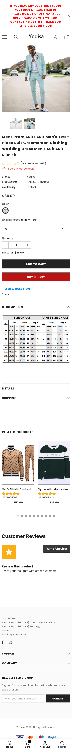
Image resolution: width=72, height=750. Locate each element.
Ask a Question (17, 289)
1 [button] (18, 516)
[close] (69, 16)
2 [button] (22, 516)
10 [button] (54, 516)
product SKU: (9, 182)
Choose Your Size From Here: (19, 220)
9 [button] (50, 516)
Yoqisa (31, 176)
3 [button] (26, 516)
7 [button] (42, 516)
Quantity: (8, 238)
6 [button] (38, 516)
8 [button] (46, 516)
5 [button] (34, 516)
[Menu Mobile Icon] (4, 37)
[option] (36, 78)
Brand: (6, 176)
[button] (24, 163)
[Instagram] (10, 642)
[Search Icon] (16, 37)
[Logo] (36, 36)
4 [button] (30, 516)
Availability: (9, 187)
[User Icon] (55, 37)
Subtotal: (7, 252)
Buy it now (36, 277)
